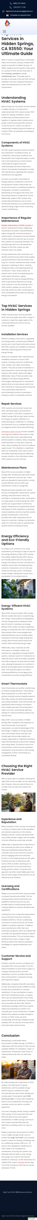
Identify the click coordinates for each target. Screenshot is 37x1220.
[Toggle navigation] (4, 31)
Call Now (21, 1162)
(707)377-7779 (19, 7)
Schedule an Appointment (20, 15)
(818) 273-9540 (19, 3)
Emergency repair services (11, 431)
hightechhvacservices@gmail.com (19, 11)
